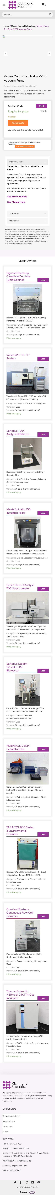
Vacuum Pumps (29, 86)
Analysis (20, 403)
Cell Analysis (22, 797)
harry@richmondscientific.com (16, 1148)
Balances (42, 479)
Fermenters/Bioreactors (16, 718)
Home (6, 26)
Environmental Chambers (27, 879)
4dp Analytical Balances (27, 479)
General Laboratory (26, 26)
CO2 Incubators (24, 1043)
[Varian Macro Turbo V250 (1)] (27, 54)
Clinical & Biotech (24, 715)
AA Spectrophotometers (27, 633)
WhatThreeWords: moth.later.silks (17, 1161)
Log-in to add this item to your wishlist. (25, 130)
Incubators (11, 1046)
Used (13, 26)
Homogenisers (40, 961)
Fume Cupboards (24, 325)
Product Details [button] (16, 162)
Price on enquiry (13, 338)
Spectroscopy (35, 403)
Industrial (38, 558)
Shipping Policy (9, 1121)
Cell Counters (34, 797)
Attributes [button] (14, 213)
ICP (26, 403)
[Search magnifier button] (50, 14)
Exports (6, 1131)
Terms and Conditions (11, 1116)
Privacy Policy (8, 1126)
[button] (4, 5)
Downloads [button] (14, 221)
